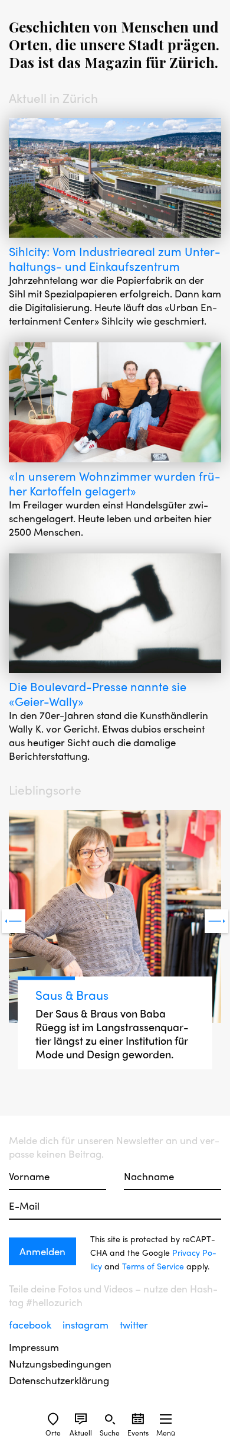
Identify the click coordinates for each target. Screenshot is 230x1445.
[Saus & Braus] (115, 918)
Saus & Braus (72, 994)
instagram (87, 1324)
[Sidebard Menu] (166, 1419)
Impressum (34, 1347)
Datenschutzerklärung (59, 1380)
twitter (134, 1324)
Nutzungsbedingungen (60, 1364)
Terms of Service (153, 1266)
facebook (31, 1324)
